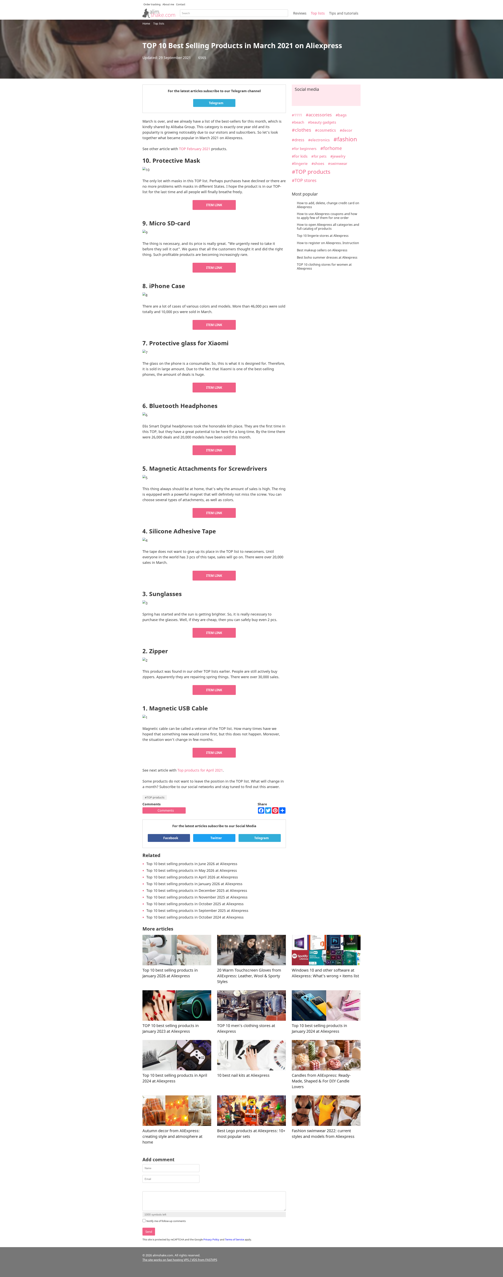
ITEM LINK (214, 205)
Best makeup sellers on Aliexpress (322, 250)
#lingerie (300, 163)
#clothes (301, 130)
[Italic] (149, 1188)
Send (148, 1232)
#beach (298, 122)
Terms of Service (234, 1239)
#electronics (319, 139)
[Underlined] (154, 1188)
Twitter (216, 838)
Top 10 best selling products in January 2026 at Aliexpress (194, 883)
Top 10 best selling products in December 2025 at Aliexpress (196, 890)
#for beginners (304, 148)
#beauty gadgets (322, 122)
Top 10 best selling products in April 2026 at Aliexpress (192, 877)
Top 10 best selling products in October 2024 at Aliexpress (195, 917)
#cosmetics (325, 130)
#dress (298, 139)
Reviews (300, 13)
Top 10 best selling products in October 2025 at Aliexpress (195, 903)
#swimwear (337, 163)
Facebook (170, 838)
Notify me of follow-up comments (166, 1221)
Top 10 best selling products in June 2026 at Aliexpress (191, 863)
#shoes (317, 163)
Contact (180, 4)
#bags (341, 115)
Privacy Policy (211, 1239)
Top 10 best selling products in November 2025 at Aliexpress (197, 897)
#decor (346, 130)
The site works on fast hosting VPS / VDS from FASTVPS (179, 1260)
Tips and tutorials (343, 13)
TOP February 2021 (194, 148)
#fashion (345, 139)
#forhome (331, 148)
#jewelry (337, 156)
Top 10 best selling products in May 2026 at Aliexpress (191, 870)
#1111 (297, 114)
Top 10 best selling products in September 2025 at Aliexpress (197, 910)
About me (168, 4)
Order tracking (152, 4)
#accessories (319, 115)
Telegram (215, 103)
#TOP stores (304, 180)
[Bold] (144, 1188)
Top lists (318, 13)
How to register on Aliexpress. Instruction (328, 243)
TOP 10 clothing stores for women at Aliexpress (324, 266)
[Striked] (159, 1188)
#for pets (319, 156)
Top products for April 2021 (200, 770)
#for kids (299, 156)
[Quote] (164, 1188)
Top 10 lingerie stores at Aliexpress (323, 236)
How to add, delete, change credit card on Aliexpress (328, 205)
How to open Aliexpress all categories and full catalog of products (328, 227)
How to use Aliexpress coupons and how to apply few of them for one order (327, 216)
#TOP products (154, 797)
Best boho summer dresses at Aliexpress (327, 257)
